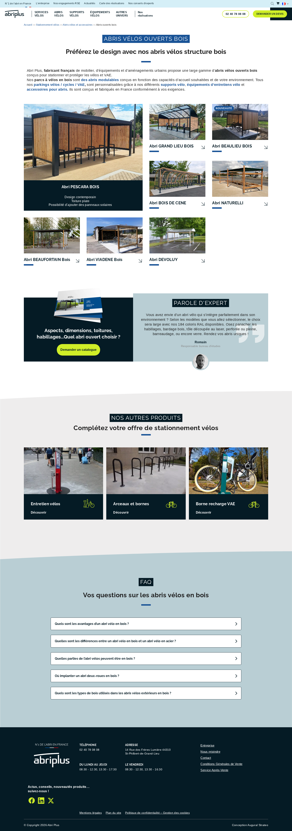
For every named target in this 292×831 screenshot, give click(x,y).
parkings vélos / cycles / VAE (59, 85)
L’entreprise (42, 3)
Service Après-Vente (214, 770)
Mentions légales (90, 812)
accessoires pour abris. (47, 89)
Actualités (89, 3)
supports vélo (173, 85)
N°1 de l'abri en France (18, 3)
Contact (205, 757)
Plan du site (113, 812)
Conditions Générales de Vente (221, 764)
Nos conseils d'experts (141, 3)
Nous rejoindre (210, 751)
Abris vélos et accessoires (77, 24)
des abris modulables (100, 80)
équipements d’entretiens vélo (213, 85)
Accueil (28, 24)
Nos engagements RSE (66, 3)
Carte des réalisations (111, 3)
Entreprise (207, 745)
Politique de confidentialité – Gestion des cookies (157, 812)
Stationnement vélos (47, 24)
